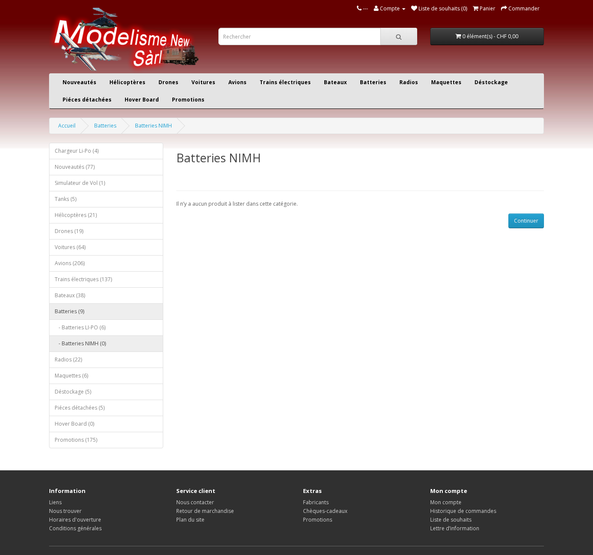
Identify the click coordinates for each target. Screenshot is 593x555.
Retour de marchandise (205, 511)
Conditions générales (75, 528)
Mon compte (445, 502)
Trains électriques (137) (83, 279)
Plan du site (190, 519)
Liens (55, 502)
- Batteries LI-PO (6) (80, 327)
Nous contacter (195, 502)
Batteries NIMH (153, 125)
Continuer (526, 220)
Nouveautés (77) (75, 167)
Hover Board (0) (74, 423)
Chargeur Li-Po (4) (77, 150)
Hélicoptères (127, 82)
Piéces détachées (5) (80, 407)
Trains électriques (285, 82)
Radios (408, 82)
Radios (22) (68, 359)
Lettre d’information (454, 528)
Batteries (373, 82)
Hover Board (142, 99)
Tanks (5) (65, 199)
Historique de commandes (463, 511)
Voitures (203, 82)
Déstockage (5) (73, 391)
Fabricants (316, 502)
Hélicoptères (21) (76, 215)
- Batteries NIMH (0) (80, 343)
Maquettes (446, 82)
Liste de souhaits (450, 519)
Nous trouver (65, 511)
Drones (168, 82)
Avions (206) (70, 263)
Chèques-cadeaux (325, 511)
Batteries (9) (69, 311)
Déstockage (491, 82)
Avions (237, 82)
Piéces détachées (87, 99)
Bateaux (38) (70, 295)
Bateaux (335, 82)
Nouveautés (79, 82)
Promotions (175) (76, 439)
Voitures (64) (70, 247)
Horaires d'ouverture (75, 519)
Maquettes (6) (71, 375)
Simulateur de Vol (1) (80, 183)
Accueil (67, 125)
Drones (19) (69, 231)
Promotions (188, 99)
